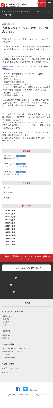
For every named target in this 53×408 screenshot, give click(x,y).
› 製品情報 (6, 331)
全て (7, 187)
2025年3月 (9, 229)
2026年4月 (9, 213)
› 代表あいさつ (7, 316)
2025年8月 (9, 220)
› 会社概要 (5, 322)
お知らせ (13, 11)
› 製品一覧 (5, 338)
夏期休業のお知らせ (11, 158)
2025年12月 (9, 217)
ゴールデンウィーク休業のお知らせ (16, 166)
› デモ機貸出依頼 (9, 357)
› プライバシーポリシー (11, 368)
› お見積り (7, 354)
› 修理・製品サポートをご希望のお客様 (15, 348)
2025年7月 (9, 223)
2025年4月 (9, 226)
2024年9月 (9, 241)
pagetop (47, 398)
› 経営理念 (5, 319)
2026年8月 (9, 210)
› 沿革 (4, 325)
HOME (4, 12)
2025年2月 (9, 232)
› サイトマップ (8, 372)
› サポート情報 (8, 344)
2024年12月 (9, 238)
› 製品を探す (6, 335)
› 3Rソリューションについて (13, 311)
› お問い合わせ (8, 363)
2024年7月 (9, 244)
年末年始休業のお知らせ (12, 174)
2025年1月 (9, 235)
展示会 (8, 197)
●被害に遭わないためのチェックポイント (19, 66)
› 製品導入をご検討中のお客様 (12, 351)
